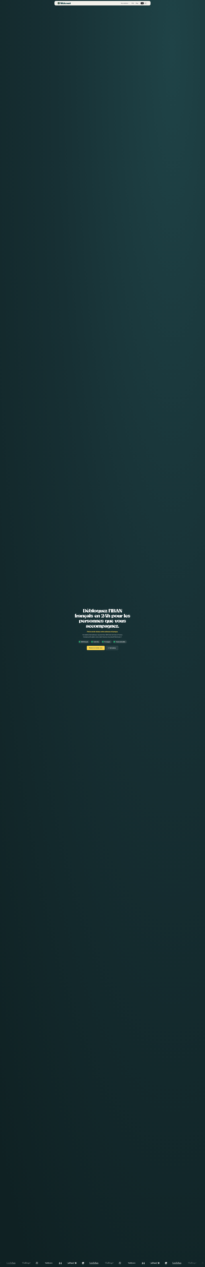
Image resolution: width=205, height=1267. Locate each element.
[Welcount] (64, 3)
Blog (137, 3)
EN (145, 3)
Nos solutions (124, 3)
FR (142, 3)
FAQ (132, 3)
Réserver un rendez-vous (95, 648)
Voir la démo (112, 648)
